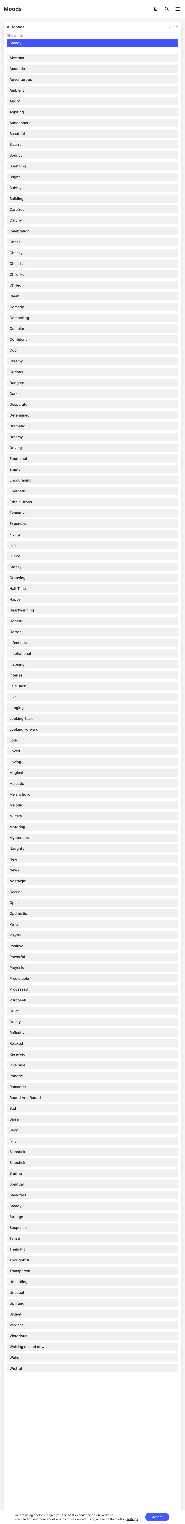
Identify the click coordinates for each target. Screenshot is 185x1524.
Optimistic (18, 913)
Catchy (15, 220)
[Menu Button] (177, 9)
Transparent (19, 1271)
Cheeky (16, 252)
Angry (14, 101)
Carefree (16, 209)
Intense (15, 675)
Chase (15, 242)
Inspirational (20, 653)
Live (12, 697)
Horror (15, 632)
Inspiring (17, 664)
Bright (14, 177)
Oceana (16, 891)
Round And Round (25, 1097)
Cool (13, 350)
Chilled (15, 285)
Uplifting (16, 1303)
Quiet (14, 1011)
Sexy (13, 1130)
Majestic (16, 783)
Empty (15, 469)
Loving (15, 762)
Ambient (16, 90)
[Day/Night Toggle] (155, 9)
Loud (13, 740)
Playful (15, 935)
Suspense (18, 1227)
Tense (14, 1238)
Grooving (17, 577)
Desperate (18, 404)
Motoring (17, 827)
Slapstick (17, 1151)
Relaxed (16, 1043)
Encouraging (20, 480)
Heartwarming (21, 610)
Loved (14, 751)
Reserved (17, 1054)
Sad (12, 1108)
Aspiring (16, 112)
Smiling (15, 1173)
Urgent (15, 1314)
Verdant (16, 1325)
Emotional (18, 458)
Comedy (16, 307)
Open (14, 902)
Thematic (17, 1249)
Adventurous (20, 79)
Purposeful (18, 1000)
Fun (12, 545)
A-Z (171, 27)
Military (15, 816)
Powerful (17, 956)
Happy (15, 599)
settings (132, 1519)
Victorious (18, 1336)
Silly (12, 1141)
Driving (15, 447)
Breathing (17, 166)
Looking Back (21, 718)
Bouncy (16, 155)
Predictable (19, 978)
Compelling (19, 317)
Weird (14, 1357)
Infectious (18, 642)
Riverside (17, 1065)
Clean (14, 296)
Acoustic (17, 68)
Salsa (14, 1119)
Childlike (16, 274)
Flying (14, 534)
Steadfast (17, 1195)
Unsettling (18, 1281)
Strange (16, 1216)
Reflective (17, 1032)
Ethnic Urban (20, 502)
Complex (17, 328)
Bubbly (15, 187)
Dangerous (19, 382)
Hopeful (16, 621)
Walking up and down (28, 1346)
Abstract (16, 58)
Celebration (19, 231)
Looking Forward (23, 729)
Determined (19, 415)
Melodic (16, 805)
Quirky (15, 1021)
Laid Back (17, 686)
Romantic (17, 1086)
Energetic (17, 491)
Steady (15, 1206)
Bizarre (15, 144)
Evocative (17, 512)
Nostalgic (17, 881)
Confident (18, 339)
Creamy (16, 361)
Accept (157, 1517)
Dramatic (17, 426)
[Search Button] (167, 9)
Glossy (15, 567)
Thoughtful (19, 1260)
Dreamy (16, 437)
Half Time (17, 588)
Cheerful (17, 263)
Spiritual (16, 1184)
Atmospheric (20, 122)
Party (14, 924)
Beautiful (17, 133)
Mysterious (19, 837)
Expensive (18, 523)
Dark (13, 393)
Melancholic (19, 794)
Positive (16, 946)
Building (16, 198)
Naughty (16, 848)
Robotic (16, 1076)
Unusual (16, 1292)
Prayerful (17, 967)
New (13, 859)
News (14, 870)
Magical (16, 772)
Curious (16, 372)
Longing (16, 707)
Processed (18, 989)
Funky (14, 556)
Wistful (15, 1368)
